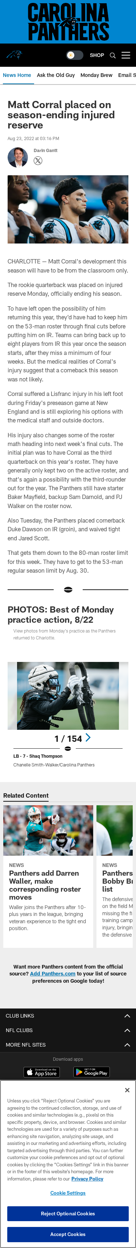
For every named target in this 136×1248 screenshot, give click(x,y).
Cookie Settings (68, 1193)
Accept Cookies (68, 1234)
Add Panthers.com (52, 973)
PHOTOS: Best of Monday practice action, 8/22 (61, 614)
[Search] (113, 55)
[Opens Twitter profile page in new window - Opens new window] (38, 160)
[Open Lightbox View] (68, 715)
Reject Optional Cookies (68, 1213)
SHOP (97, 55)
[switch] (74, 55)
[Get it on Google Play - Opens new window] (91, 1076)
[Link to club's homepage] (14, 52)
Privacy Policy (87, 1179)
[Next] (87, 737)
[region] (68, 1164)
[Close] (127, 1090)
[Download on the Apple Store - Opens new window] (41, 1073)
